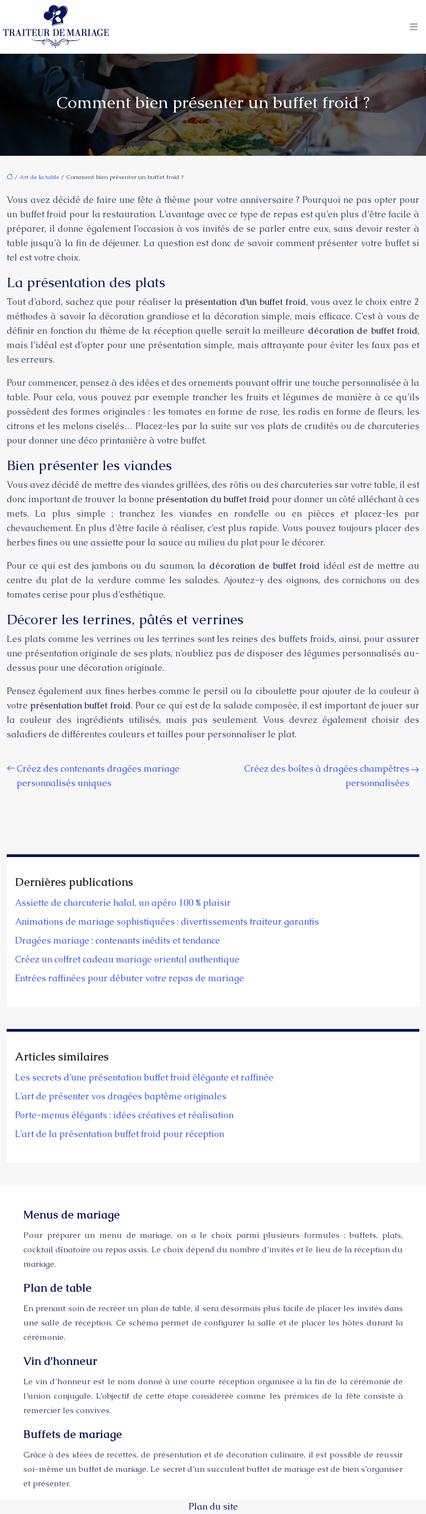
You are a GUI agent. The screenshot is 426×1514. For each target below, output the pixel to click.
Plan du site (213, 1506)
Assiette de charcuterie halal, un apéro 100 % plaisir (123, 903)
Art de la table (39, 177)
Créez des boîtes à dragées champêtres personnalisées (326, 776)
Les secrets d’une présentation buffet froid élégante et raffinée (144, 1077)
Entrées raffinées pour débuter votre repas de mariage (129, 978)
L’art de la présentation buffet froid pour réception (119, 1134)
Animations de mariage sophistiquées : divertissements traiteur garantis (167, 921)
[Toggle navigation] (414, 27)
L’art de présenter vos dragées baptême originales (120, 1096)
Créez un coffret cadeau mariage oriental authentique (127, 959)
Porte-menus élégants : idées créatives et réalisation (124, 1115)
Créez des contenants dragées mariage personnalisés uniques (98, 776)
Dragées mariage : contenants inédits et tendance (117, 940)
